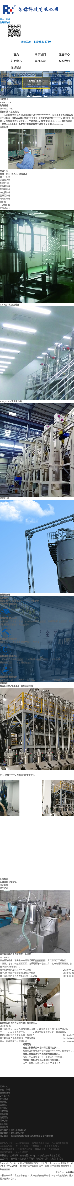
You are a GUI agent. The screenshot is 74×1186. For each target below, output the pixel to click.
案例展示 (40, 61)
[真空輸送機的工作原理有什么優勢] (35, 921)
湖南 (61, 1159)
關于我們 (40, 54)
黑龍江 (32, 1159)
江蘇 (42, 1159)
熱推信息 (4, 1155)
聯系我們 (64, 61)
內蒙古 (25, 1159)
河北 (20, 1159)
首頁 (16, 54)
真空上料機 (5, 1089)
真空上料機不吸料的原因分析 (13, 1041)
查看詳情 (4, 127)
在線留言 (16, 67)
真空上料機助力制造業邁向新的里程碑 (17, 973)
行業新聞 (4, 1114)
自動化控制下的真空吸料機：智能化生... (18, 1035)
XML (37, 1155)
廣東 (52, 1159)
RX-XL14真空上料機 (9, 305)
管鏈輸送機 (5, 595)
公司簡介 (4, 1124)
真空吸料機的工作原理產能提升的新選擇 (18, 976)
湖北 (56, 1159)
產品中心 (64, 54)
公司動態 (4, 885)
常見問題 (4, 1117)
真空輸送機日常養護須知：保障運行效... (18, 1038)
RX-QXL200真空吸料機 (11, 401)
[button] (28, 96)
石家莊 (14, 1159)
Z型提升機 (4, 498)
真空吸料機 (33, 1166)
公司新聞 (4, 1111)
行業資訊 (4, 888)
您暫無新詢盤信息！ (51, 1155)
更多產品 (4, 1099)
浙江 (47, 1159)
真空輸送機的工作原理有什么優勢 (15, 970)
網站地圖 (24, 1155)
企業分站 (14, 1155)
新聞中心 (16, 61)
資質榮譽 (4, 1127)
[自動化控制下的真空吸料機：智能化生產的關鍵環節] (30, 999)
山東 (38, 1159)
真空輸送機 (55, 1166)
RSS (31, 1155)
